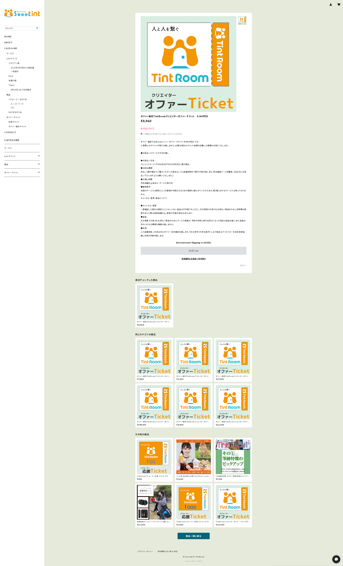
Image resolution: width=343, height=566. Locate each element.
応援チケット (14, 122)
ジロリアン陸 (14, 63)
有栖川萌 (12, 80)
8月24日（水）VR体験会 (21, 90)
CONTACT (10, 132)
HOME (8, 36)
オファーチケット (13, 117)
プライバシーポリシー (145, 551)
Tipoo (12, 85)
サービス (10, 53)
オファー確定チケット (18, 126)
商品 (8, 95)
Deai (12, 76)
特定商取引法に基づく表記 (168, 551)
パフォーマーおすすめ (18, 99)
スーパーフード (17, 104)
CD (12, 108)
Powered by (190, 561)
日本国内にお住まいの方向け (194, 259)
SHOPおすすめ (15, 112)
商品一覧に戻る (193, 536)
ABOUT (8, 42)
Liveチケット (12, 58)
